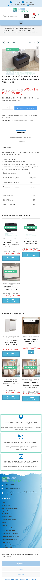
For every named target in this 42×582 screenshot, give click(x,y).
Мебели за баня (27, 120)
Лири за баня (6, 511)
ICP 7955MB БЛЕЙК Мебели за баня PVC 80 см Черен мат (11, 245)
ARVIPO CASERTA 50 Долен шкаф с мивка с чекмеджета (31, 385)
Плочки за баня (7, 548)
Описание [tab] (21, 132)
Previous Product (10, 42)
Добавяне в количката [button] (11, 258)
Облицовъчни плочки (9, 519)
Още (31, 352)
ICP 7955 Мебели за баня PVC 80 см (11, 288)
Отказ (21, 569)
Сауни (4, 522)
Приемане (21, 563)
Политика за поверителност (28, 579)
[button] (39, 551)
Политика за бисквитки (12, 579)
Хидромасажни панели (9, 539)
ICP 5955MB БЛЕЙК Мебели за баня (31, 242)
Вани (3, 502)
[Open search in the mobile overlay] (15, 16)
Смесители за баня (8, 528)
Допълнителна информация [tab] (21, 137)
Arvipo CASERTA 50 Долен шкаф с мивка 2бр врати (11, 384)
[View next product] (38, 42)
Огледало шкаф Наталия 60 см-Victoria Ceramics (11, 342)
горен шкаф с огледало (12, 337)
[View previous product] (3, 42)
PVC (12, 120)
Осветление (6, 542)
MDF (24, 337)
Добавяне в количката (26, 108)
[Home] (4, 32)
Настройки (21, 575)
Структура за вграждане (10, 533)
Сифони (4, 525)
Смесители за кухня (8, 531)
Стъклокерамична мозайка (11, 536)
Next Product (32, 42)
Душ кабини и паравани (10, 508)
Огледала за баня (8, 545)
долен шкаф (18, 120)
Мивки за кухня (7, 516)
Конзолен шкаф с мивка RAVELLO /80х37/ (31, 341)
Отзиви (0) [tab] (21, 141)
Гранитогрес (6, 505)
